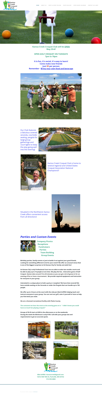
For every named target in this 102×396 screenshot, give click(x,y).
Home (37, 5)
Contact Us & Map (93, 5)
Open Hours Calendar (80, 5)
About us (43, 5)
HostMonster (35, 391)
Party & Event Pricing (55, 5)
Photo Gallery (67, 5)
